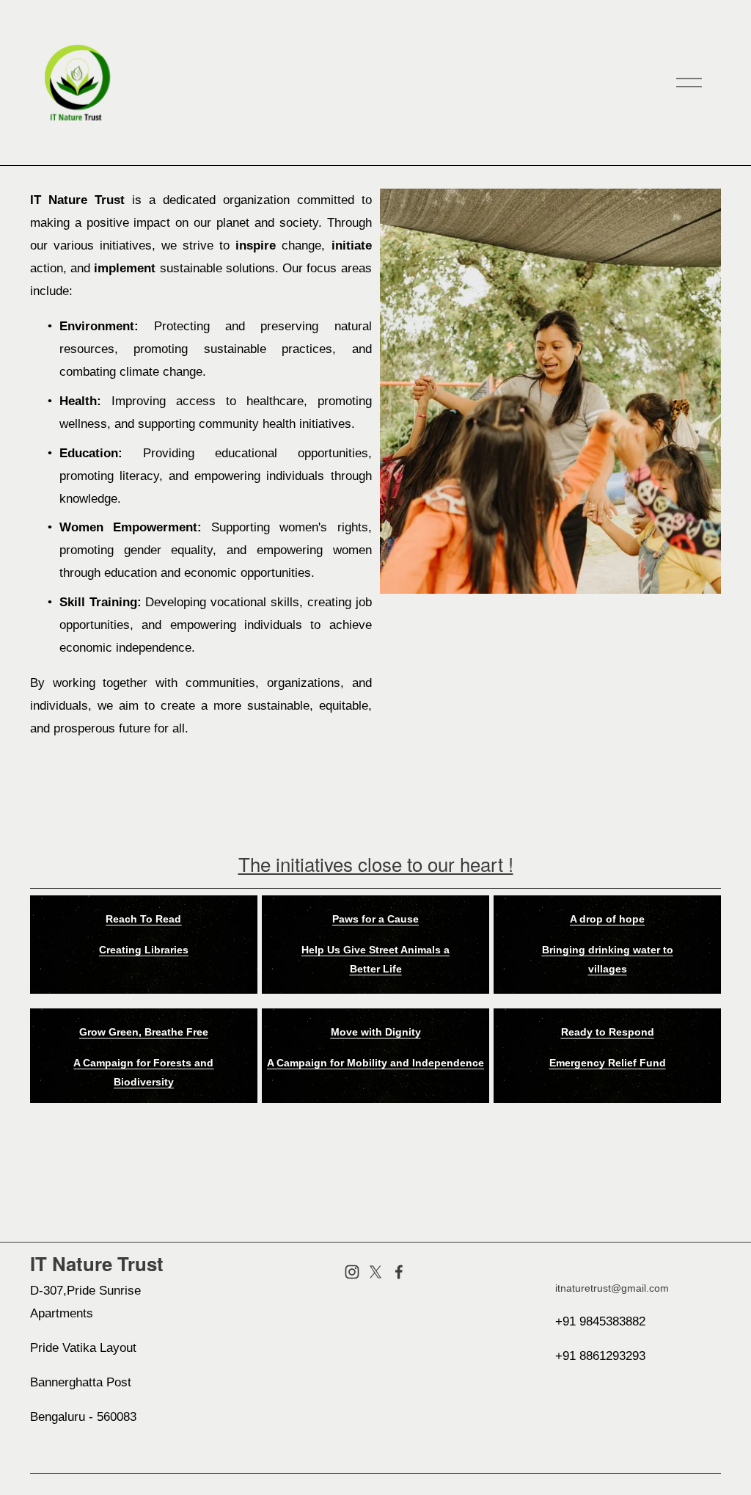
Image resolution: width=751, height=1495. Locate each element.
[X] (375, 1272)
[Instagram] (352, 1272)
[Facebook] (399, 1272)
